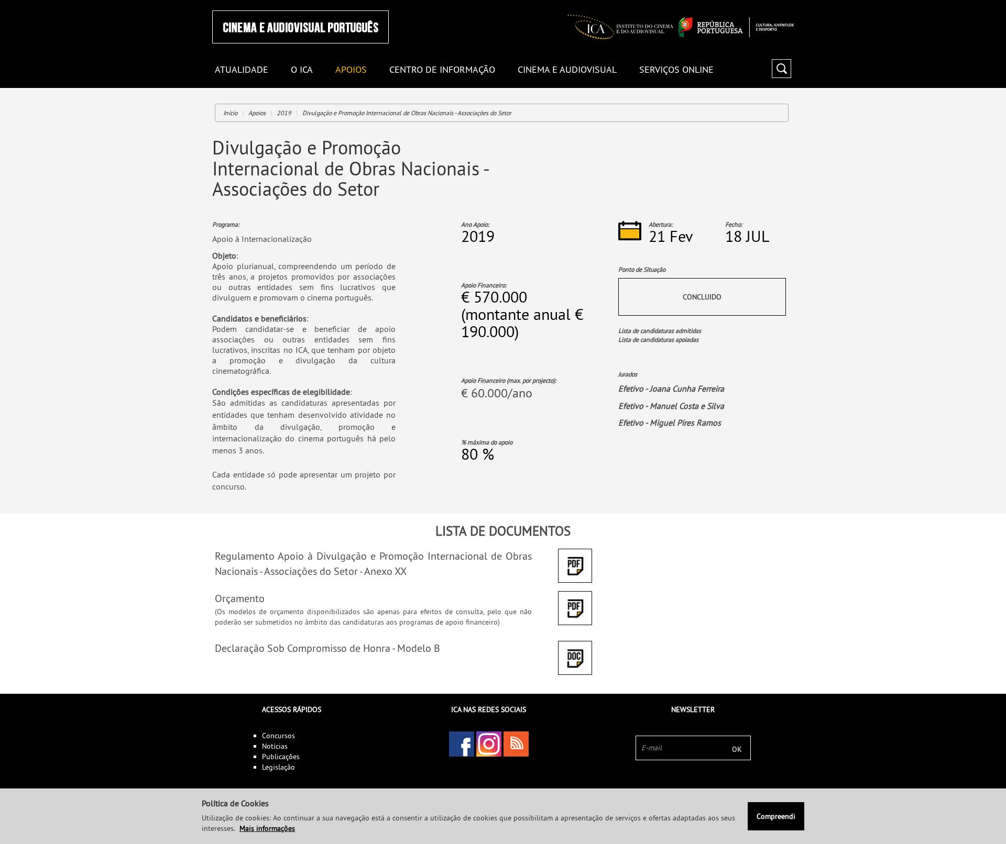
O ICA (302, 69)
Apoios (351, 69)
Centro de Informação (442, 69)
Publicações (281, 756)
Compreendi (776, 816)
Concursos (278, 735)
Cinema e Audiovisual (567, 69)
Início (230, 113)
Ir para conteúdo (780, 4)
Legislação (278, 767)
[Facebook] (461, 744)
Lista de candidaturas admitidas (659, 331)
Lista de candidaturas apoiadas (658, 339)
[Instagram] (488, 744)
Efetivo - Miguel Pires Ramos (669, 422)
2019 (284, 113)
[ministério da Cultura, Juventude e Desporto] (736, 27)
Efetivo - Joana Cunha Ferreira (671, 388)
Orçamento (240, 598)
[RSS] (516, 744)
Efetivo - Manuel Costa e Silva (671, 406)
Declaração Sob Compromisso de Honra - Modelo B (327, 647)
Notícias (275, 746)
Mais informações (267, 828)
